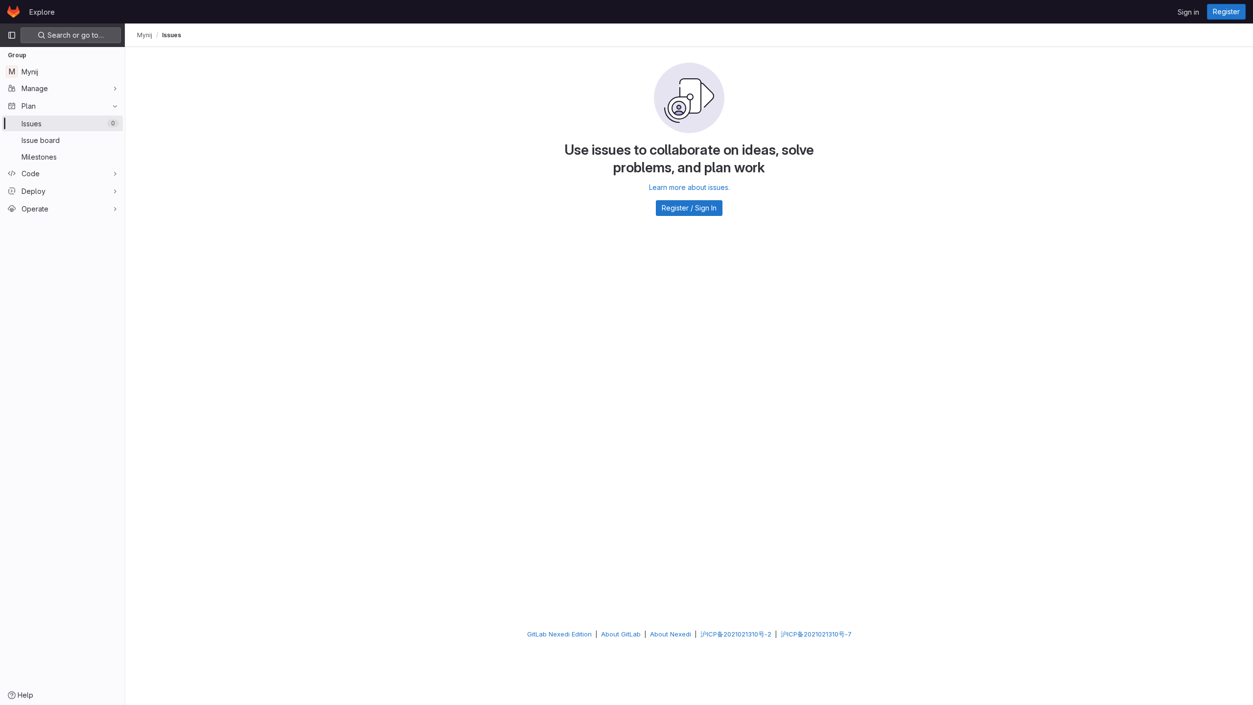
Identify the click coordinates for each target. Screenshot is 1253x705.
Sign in (1188, 12)
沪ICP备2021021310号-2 (735, 634)
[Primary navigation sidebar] (12, 35)
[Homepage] (13, 12)
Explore (42, 12)
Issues (171, 35)
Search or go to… (75, 35)
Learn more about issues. (689, 187)
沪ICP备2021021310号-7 (816, 634)
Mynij (144, 35)
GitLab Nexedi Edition (559, 634)
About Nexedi (670, 634)
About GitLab (621, 634)
